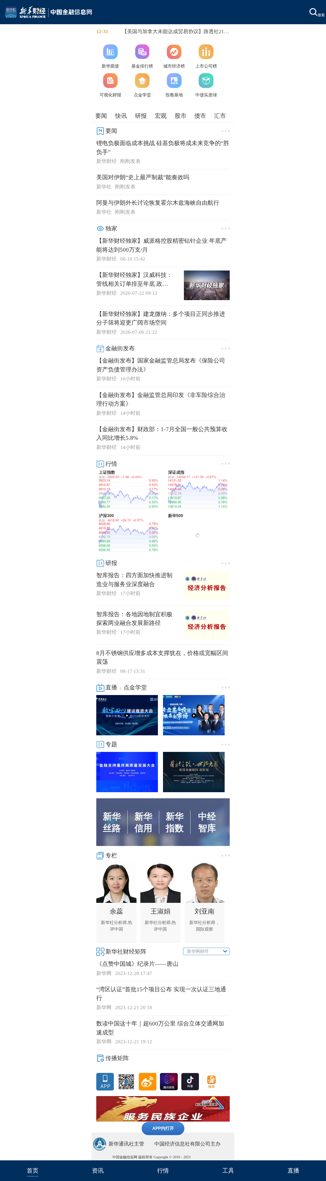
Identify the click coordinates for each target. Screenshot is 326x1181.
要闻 (101, 115)
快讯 (121, 115)
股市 (180, 115)
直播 (293, 1170)
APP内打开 (163, 1128)
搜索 (321, 15)
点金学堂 (135, 687)
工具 (228, 1170)
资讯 (98, 1170)
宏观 (161, 115)
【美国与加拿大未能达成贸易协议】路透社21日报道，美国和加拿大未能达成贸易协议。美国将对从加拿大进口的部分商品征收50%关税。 (175, 32)
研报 (141, 115)
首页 (32, 1170)
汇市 (220, 115)
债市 (200, 115)
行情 (163, 1170)
